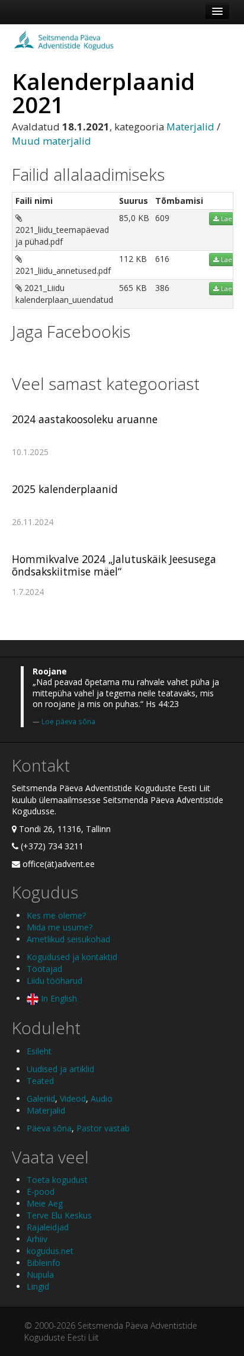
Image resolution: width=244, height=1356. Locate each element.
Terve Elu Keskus (59, 1215)
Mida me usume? (59, 927)
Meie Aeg (45, 1203)
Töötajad (44, 968)
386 (162, 287)
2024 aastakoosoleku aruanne (85, 419)
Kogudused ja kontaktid (72, 956)
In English (57, 998)
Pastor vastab (103, 1128)
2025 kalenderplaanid (65, 489)
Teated (40, 1080)
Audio (102, 1098)
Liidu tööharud (54, 980)
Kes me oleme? (56, 915)
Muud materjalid (51, 141)
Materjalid (190, 126)
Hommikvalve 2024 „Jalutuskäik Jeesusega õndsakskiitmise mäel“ (114, 565)
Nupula (40, 1274)
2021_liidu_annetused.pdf (63, 270)
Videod (73, 1098)
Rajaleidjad (48, 1227)
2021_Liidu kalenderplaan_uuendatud (64, 293)
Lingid (38, 1286)
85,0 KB (134, 217)
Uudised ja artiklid (60, 1068)
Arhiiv (37, 1239)
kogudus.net (50, 1250)
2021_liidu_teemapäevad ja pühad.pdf (62, 235)
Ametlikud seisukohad (68, 939)
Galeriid (41, 1098)
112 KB (133, 258)
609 (162, 217)
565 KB (133, 287)
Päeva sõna (49, 1128)
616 (162, 258)
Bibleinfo (43, 1262)
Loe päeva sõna (68, 721)
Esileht (39, 1051)
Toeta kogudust (57, 1179)
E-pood (40, 1191)
